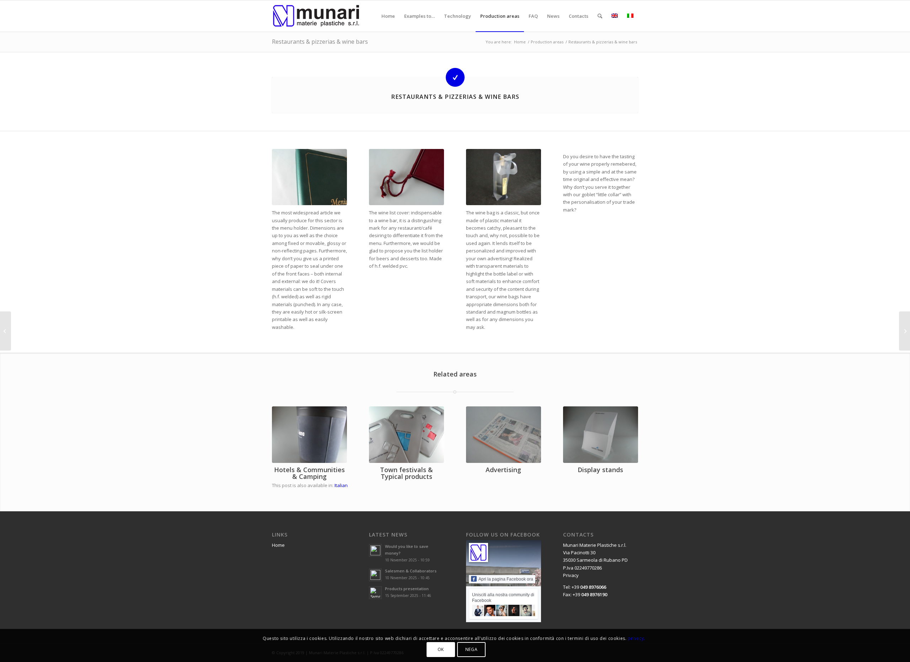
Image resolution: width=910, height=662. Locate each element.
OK (441, 649)
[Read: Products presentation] (375, 592)
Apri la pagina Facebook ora (505, 579)
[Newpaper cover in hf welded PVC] (503, 434)
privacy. (636, 638)
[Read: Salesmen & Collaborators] (375, 574)
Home (278, 545)
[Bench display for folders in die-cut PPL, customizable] (600, 434)
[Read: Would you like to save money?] (375, 550)
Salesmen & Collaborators (411, 570)
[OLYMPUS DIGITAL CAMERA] (309, 177)
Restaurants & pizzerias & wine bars (320, 42)
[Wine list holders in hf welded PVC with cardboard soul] (406, 177)
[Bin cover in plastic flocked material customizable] (309, 434)
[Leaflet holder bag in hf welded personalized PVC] (406, 434)
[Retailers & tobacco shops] (904, 331)
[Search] (600, 16)
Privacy (571, 575)
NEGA (471, 649)
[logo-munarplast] (316, 16)
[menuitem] (388, 16)
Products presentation (407, 588)
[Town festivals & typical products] (5, 331)
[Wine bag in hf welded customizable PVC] (503, 177)
